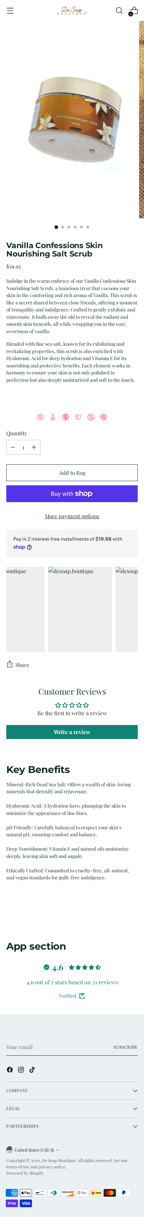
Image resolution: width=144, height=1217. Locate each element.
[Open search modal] (119, 10)
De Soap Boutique (58, 1160)
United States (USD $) (34, 1150)
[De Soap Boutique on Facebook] (10, 1070)
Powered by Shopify (25, 1173)
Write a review (72, 732)
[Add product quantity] (34, 447)
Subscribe (126, 1047)
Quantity (16, 433)
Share (22, 664)
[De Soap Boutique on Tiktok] (33, 1070)
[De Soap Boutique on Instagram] (21, 1070)
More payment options (72, 516)
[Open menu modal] (10, 10)
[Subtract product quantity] (13, 447)
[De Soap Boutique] (72, 10)
